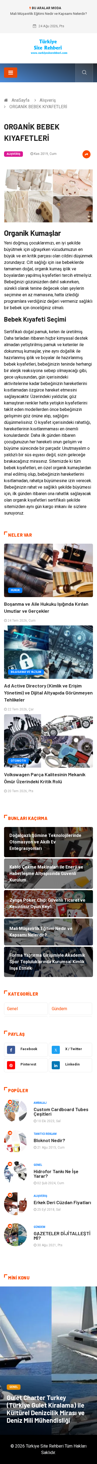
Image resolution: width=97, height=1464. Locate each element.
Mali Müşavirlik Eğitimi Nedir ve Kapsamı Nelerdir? (48, 14)
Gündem (59, 1008)
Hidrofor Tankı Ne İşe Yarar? (56, 1173)
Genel (12, 1008)
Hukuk (15, 590)
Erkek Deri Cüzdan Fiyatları (62, 1202)
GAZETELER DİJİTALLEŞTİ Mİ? (62, 1235)
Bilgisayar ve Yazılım (26, 671)
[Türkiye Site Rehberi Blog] (48, 46)
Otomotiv (18, 760)
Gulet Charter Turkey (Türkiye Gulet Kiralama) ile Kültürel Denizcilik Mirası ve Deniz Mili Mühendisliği (46, 1409)
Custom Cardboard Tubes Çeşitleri (61, 1111)
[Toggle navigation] (10, 72)
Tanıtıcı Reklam (45, 1133)
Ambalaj (40, 1102)
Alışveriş (48, 100)
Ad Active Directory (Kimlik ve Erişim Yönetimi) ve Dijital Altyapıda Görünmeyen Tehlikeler (48, 693)
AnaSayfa (20, 100)
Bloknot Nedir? (49, 1140)
